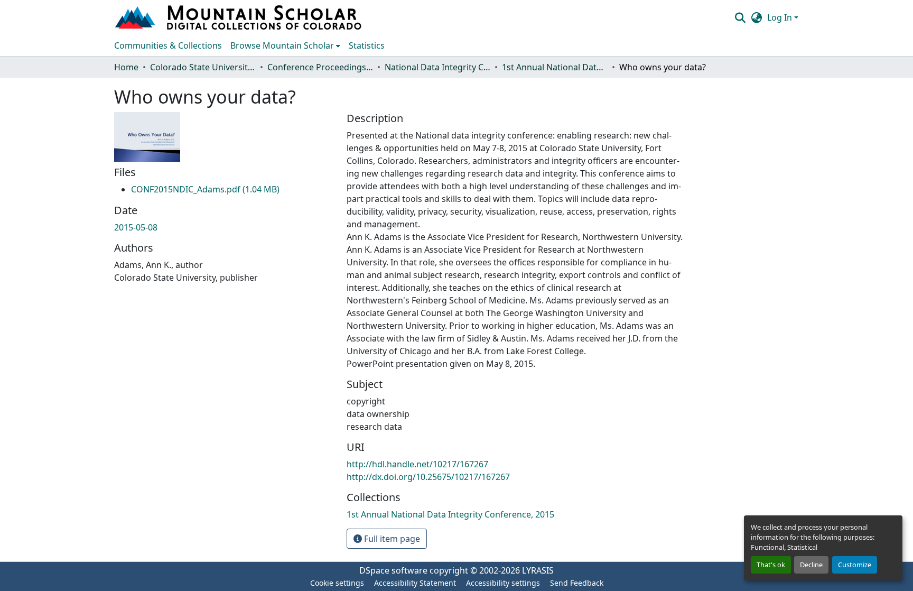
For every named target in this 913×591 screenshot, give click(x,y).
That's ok (771, 564)
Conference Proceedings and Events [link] (320, 67)
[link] (205, 189)
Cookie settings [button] (337, 583)
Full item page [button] (391, 538)
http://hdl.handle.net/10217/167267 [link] (417, 464)
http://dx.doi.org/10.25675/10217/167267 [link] (428, 477)
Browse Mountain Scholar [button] (282, 45)
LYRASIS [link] (538, 570)
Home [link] (126, 67)
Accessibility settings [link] (503, 583)
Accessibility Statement (415, 583)
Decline (811, 564)
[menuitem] (285, 45)
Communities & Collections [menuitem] (168, 45)
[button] (239, 17)
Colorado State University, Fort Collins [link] (203, 67)
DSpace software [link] (393, 570)
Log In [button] (780, 17)
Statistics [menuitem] (367, 45)
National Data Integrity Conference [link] (437, 67)
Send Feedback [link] (576, 583)
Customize (854, 564)
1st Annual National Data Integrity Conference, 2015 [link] (555, 67)
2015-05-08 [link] (135, 227)
